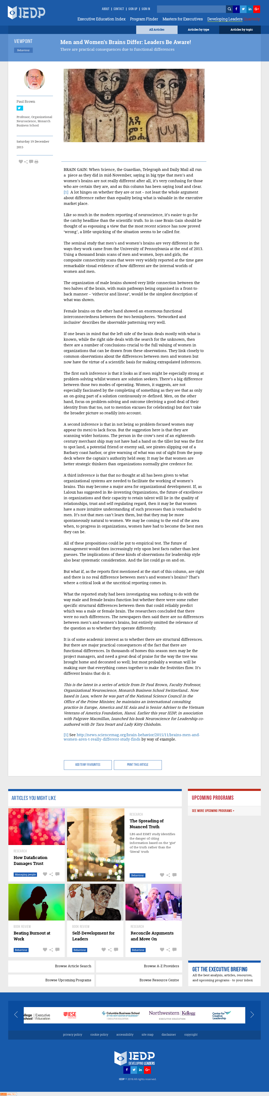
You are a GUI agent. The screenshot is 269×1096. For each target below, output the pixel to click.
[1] (66, 192)
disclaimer (169, 1034)
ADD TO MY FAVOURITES (87, 765)
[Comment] (31, 161)
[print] (36, 162)
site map (147, 1034)
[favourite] (21, 161)
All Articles (156, 29)
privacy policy (72, 1034)
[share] (26, 161)
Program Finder (144, 18)
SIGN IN (146, 9)
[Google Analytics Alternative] (8, 1094)
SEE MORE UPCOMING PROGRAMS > (213, 811)
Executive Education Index (101, 18)
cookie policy (99, 1034)
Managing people (25, 874)
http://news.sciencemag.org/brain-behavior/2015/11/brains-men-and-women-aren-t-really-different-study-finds (132, 737)
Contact (119, 9)
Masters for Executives (183, 18)
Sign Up (132, 9)
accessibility (124, 1034)
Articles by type (198, 29)
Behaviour (137, 875)
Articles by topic (242, 29)
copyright (191, 1034)
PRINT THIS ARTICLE (138, 765)
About (105, 9)
